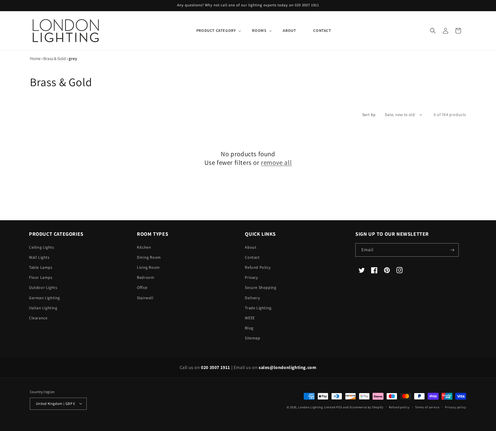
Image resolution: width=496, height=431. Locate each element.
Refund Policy (257, 267)
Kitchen (144, 247)
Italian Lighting (43, 307)
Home (35, 58)
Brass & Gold (54, 58)
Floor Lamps (41, 277)
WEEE (250, 317)
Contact (252, 257)
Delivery (252, 297)
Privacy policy (455, 407)
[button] (216, 30)
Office (142, 287)
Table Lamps (41, 267)
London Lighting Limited (316, 407)
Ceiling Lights (41, 247)
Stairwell (145, 297)
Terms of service (427, 407)
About (250, 247)
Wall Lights (39, 257)
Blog (249, 328)
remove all (276, 163)
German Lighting (44, 297)
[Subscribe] (452, 250)
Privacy (251, 277)
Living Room (148, 267)
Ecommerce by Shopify (366, 407)
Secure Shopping (260, 287)
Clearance (38, 317)
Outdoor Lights (43, 287)
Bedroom (145, 277)
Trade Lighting (258, 307)
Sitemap (252, 338)
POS (339, 407)
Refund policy (399, 407)
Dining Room (149, 257)
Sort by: (369, 114)
